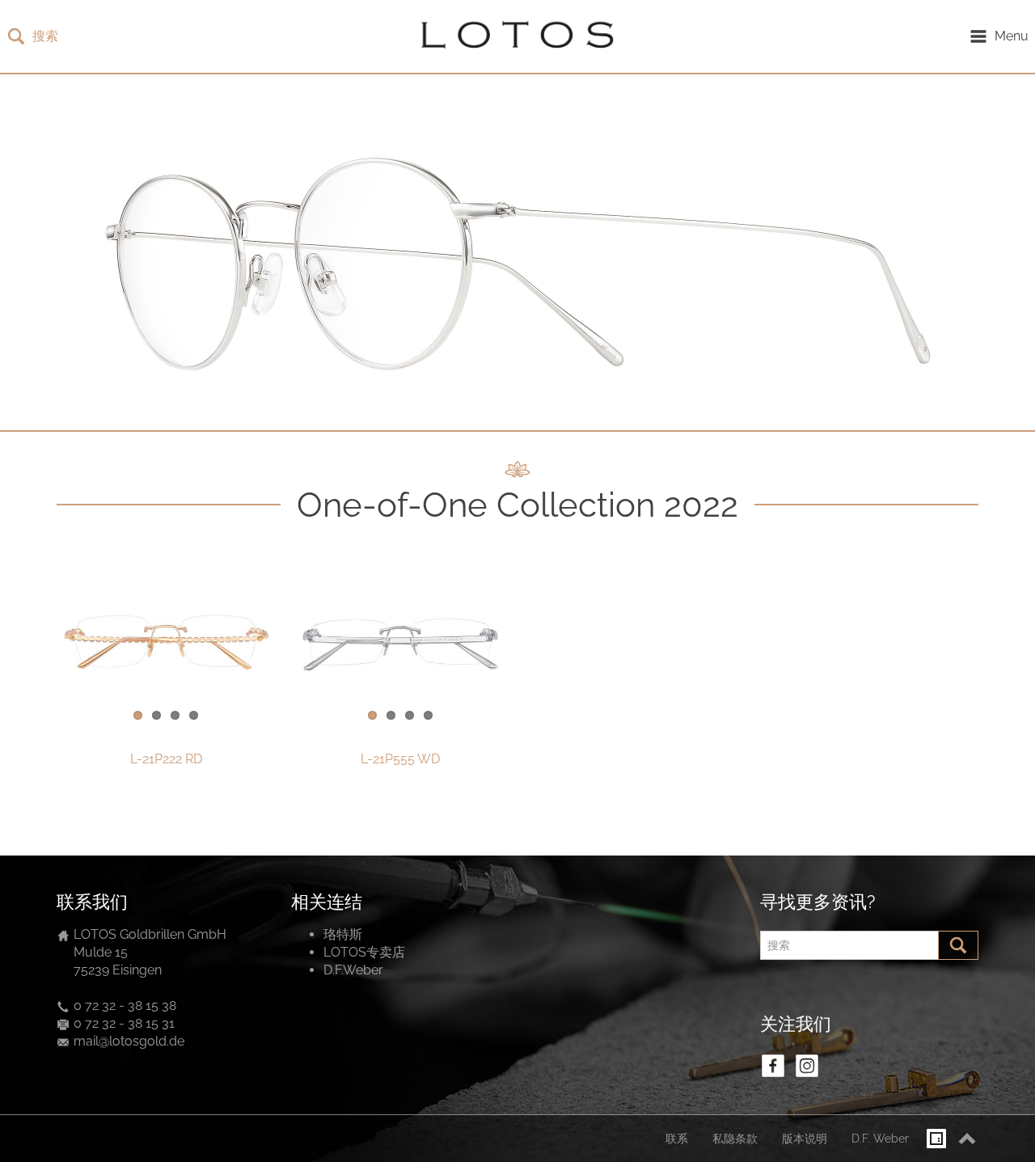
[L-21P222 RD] (166, 643)
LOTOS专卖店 (364, 952)
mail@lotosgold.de (129, 1041)
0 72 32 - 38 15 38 (125, 1005)
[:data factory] (936, 1138)
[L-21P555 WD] (400, 643)
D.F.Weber (353, 970)
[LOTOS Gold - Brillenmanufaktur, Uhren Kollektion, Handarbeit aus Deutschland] (513, 36)
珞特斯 (342, 934)
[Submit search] (958, 945)
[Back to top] (967, 1138)
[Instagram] (807, 1066)
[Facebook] (773, 1066)
